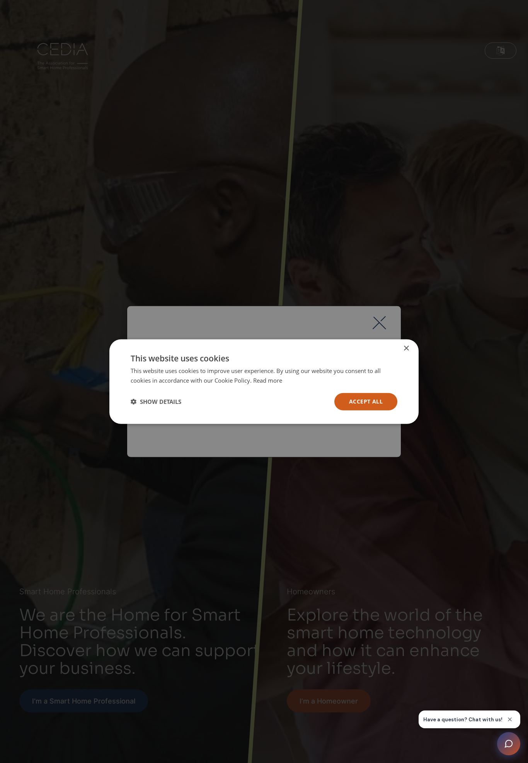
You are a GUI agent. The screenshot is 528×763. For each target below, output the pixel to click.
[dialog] (264, 381)
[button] (156, 401)
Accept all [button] (366, 401)
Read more (267, 380)
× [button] (406, 348)
